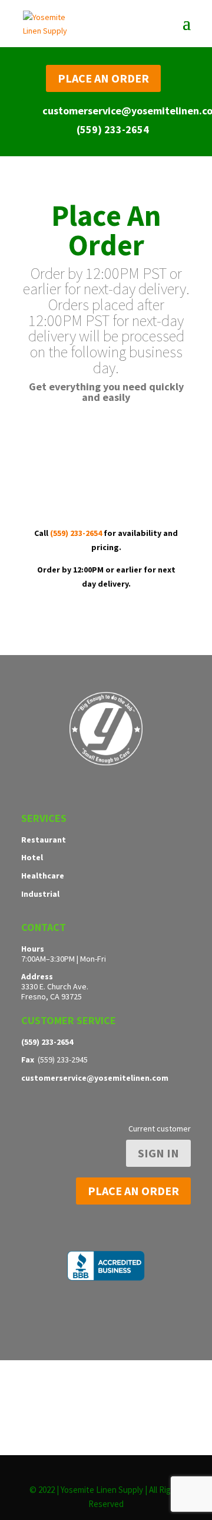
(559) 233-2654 (113, 129)
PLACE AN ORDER (103, 78)
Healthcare (42, 875)
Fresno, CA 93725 (51, 996)
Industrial (40, 894)
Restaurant (43, 839)
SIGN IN (158, 1153)
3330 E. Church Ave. (54, 986)
